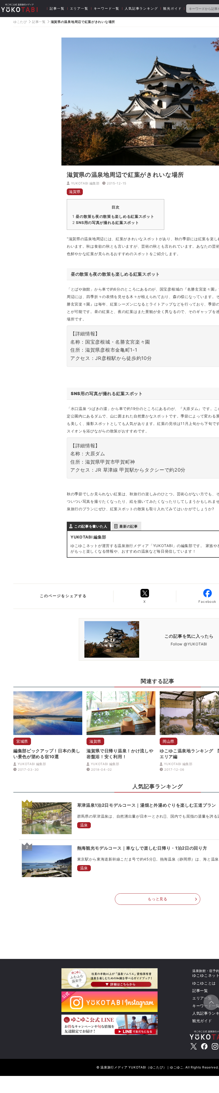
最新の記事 (128, 526)
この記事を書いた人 (90, 526)
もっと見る (157, 899)
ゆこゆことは (204, 983)
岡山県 (168, 741)
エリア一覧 (79, 8)
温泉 (84, 825)
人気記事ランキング (141, 8)
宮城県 (22, 741)
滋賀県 (75, 191)
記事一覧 (57, 8)
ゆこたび (20, 22)
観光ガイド (172, 8)
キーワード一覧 (107, 8)
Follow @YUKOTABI (189, 643)
